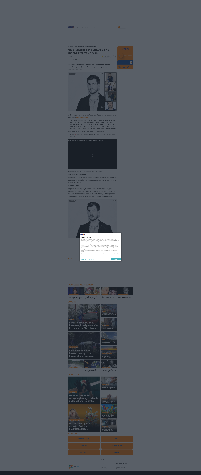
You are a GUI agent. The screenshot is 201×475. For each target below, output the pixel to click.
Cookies (87, 256)
